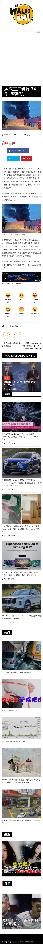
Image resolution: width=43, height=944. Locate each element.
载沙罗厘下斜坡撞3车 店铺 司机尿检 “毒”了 (19, 672)
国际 (28, 135)
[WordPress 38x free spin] (21, 277)
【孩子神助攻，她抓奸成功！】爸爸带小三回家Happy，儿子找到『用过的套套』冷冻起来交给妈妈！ (21, 529)
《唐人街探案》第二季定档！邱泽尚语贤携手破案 (25, 869)
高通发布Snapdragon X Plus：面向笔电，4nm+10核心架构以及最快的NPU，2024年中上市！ (21, 437)
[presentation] (34, 896)
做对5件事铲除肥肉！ (10, 710)
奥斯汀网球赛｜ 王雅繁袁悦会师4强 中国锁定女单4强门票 (20, 922)
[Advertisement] (21, 58)
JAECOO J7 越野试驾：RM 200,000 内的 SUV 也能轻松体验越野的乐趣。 (21, 617)
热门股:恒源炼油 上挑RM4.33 (13, 741)
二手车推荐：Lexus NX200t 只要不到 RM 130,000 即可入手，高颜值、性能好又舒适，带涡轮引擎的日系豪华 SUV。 (21, 483)
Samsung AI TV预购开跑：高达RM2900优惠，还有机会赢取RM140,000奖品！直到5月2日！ (21, 573)
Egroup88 (17, 283)
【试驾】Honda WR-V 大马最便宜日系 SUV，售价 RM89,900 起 (32, 346)
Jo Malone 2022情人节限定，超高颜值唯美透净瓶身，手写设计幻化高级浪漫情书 (21, 781)
